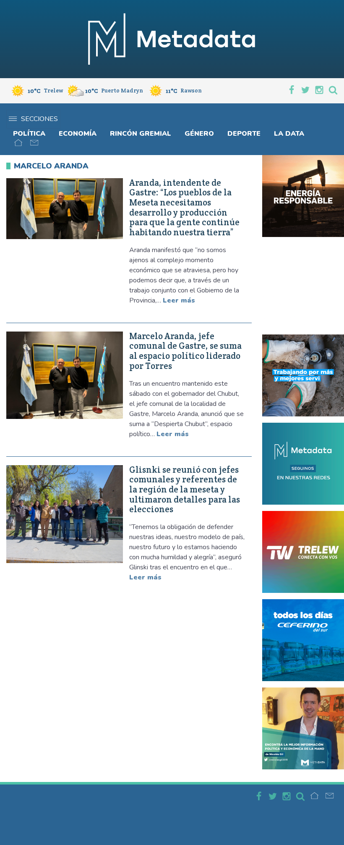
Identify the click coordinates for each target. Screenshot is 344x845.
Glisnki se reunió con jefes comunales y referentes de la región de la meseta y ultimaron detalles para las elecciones (184, 489)
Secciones (39, 119)
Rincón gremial (140, 133)
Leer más (179, 300)
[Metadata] (172, 39)
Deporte (244, 133)
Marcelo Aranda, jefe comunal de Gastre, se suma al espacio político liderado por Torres (185, 351)
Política (29, 133)
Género (199, 133)
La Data (289, 133)
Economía (77, 133)
